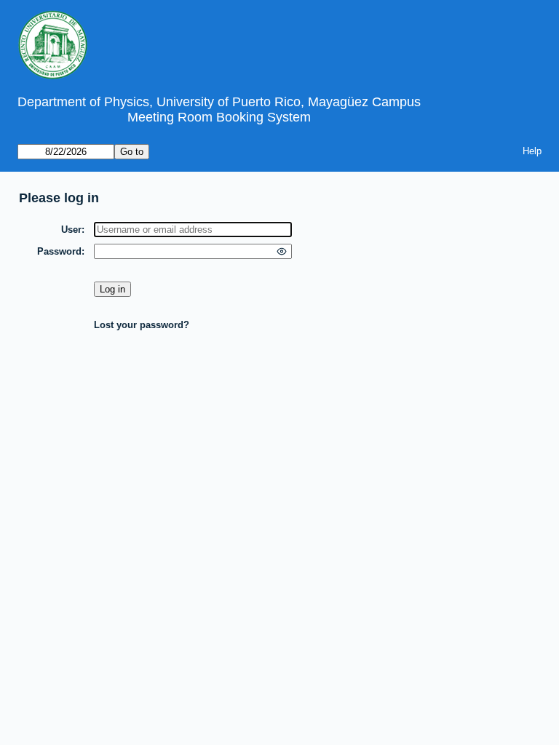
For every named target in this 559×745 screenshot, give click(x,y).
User (71, 229)
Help (532, 151)
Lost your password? (141, 324)
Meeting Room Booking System (219, 117)
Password (59, 251)
